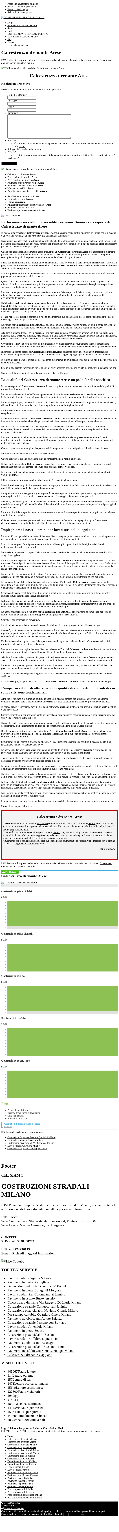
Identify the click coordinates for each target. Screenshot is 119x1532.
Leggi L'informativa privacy (16, 1428)
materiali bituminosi (57, 838)
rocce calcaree (50, 826)
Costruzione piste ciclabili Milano (23, 1450)
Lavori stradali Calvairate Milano (23, 1145)
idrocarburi (42, 823)
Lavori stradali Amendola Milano (30, 1326)
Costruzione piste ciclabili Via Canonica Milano (30, 1143)
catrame (99, 835)
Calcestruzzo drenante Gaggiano (29, 1355)
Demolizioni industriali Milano (22, 1461)
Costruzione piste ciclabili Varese (23, 1453)
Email (10, 107)
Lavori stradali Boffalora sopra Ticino (33, 1339)
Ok (66, 1514)
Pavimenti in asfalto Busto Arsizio (31, 1298)
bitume (91, 823)
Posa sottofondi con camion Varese (24, 1497)
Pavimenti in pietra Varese (20, 1486)
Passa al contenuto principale (21, 6)
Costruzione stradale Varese (20, 1458)
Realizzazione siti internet (42, 1431)
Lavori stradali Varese (18, 1469)
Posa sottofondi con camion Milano (24, 1494)
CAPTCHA (13, 157)
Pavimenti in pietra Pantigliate (28, 1282)
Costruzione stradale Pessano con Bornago (36, 1322)
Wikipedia (110, 848)
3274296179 (21, 1249)
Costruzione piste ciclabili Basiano (31, 1334)
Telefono (12, 101)
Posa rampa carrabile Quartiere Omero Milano (39, 1314)
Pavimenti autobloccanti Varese (22, 1475)
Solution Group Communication (72, 1431)
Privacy (11, 140)
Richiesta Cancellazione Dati (48, 1428)
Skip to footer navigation (19, 12)
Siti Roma (95, 1431)
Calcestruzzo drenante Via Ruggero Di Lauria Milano (44, 1302)
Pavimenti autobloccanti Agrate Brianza (34, 1318)
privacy (22, 146)
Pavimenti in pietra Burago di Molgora (34, 1290)
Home (10, 1436)
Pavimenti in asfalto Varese (20, 1481)
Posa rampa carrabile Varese (21, 1492)
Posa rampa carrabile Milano (21, 1489)
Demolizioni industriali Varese (22, 1464)
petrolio (56, 832)
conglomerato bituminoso (26, 843)
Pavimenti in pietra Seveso (25, 1330)
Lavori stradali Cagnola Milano (29, 1278)
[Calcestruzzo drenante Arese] (19, 882)
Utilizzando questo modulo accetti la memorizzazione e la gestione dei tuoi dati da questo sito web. (66, 155)
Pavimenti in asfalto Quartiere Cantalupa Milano (40, 1351)
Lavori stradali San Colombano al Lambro (36, 1294)
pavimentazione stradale (74, 840)
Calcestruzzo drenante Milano (22, 1439)
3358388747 (25, 1241)
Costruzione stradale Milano (21, 1455)
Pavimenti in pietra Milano (20, 1483)
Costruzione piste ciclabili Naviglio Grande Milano (42, 1310)
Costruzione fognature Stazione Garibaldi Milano (31, 1137)
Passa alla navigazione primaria (22, 3)
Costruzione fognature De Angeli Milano (27, 1148)
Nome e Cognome (17, 94)
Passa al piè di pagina (17, 9)
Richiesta (12, 113)
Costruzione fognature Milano (22, 1444)
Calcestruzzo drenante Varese (21, 1442)
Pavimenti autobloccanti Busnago (30, 1343)
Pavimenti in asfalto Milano (20, 1478)
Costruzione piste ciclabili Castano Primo (36, 1347)
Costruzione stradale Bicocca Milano (25, 1140)
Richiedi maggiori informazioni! (34, 1253)
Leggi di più (75, 1514)
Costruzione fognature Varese (21, 1447)
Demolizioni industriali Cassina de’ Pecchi (36, 1286)
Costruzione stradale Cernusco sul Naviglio (37, 1306)
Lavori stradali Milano (18, 1467)
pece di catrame (12, 838)
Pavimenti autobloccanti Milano (22, 1472)
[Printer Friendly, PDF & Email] (10, 872)
